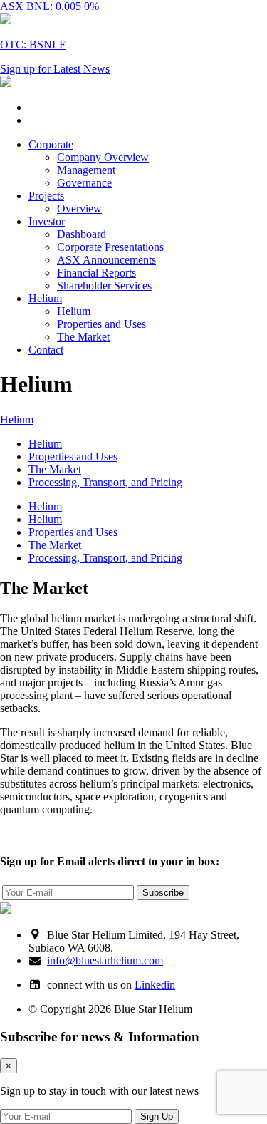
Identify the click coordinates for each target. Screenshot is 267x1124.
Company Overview (103, 157)
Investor (46, 221)
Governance (84, 183)
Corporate (50, 144)
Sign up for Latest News (55, 69)
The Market (83, 337)
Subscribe (163, 892)
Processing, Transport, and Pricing (105, 482)
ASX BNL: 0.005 (49, 6)
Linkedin (155, 985)
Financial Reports (96, 273)
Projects (46, 196)
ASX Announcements (106, 260)
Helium (45, 298)
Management (86, 170)
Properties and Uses (101, 324)
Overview (79, 208)
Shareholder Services (104, 285)
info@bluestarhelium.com (105, 960)
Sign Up (156, 1116)
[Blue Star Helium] (5, 83)
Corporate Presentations (110, 247)
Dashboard (81, 234)
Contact (45, 350)
